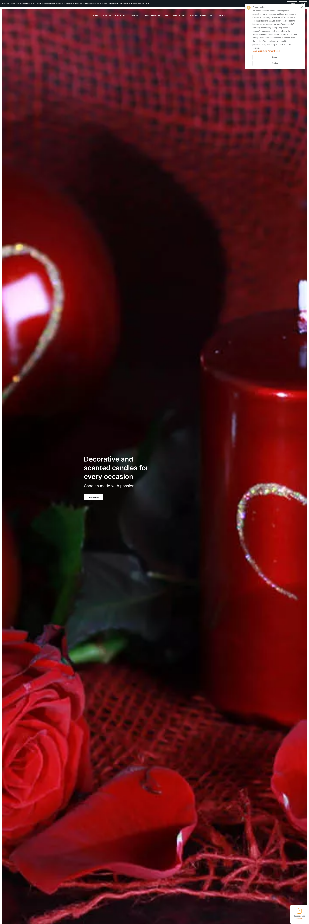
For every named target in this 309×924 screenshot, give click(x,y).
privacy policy (81, 3)
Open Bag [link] (299, 918)
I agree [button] (303, 3)
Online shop (93, 497)
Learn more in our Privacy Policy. (266, 51)
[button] (302, 7)
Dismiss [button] (292, 3)
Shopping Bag (299, 916)
